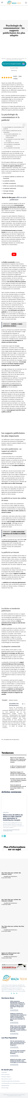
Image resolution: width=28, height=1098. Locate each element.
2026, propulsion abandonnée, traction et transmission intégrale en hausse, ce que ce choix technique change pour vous (17, 1005)
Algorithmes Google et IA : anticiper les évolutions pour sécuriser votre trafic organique (18, 773)
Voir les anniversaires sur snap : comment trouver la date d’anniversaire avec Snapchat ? (17, 1043)
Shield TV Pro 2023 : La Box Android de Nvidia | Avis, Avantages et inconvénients (18, 1061)
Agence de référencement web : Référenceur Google (10, 953)
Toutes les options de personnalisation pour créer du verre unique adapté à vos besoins (18, 787)
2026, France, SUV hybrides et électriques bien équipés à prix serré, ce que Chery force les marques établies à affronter (18, 1028)
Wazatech (4, 58)
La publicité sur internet (12, 142)
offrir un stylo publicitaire (18, 198)
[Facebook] (23, 704)
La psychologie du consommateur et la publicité (13, 128)
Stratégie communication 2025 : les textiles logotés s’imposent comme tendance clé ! (18, 780)
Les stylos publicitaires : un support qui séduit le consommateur (13, 135)
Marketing (9, 58)
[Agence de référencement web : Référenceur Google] (14, 942)
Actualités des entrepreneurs (11, 739)
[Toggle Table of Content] (23, 125)
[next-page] (5, 836)
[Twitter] (25, 704)
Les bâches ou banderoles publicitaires (13, 145)
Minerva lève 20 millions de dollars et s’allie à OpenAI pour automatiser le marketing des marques (18, 760)
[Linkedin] (14, 993)
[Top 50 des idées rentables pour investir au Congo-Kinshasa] (5, 1053)
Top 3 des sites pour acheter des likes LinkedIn (12, 927)
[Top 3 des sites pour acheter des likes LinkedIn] (14, 915)
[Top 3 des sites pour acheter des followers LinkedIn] (14, 889)
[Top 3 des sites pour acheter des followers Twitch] (14, 862)
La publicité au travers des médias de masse (15, 140)
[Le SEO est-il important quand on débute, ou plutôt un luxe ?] (5, 766)
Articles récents (13, 700)
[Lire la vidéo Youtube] (14, 254)
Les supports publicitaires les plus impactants (12, 131)
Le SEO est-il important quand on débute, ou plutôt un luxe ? (18, 766)
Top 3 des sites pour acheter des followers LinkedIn (11, 900)
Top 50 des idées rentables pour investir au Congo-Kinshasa (17, 1052)
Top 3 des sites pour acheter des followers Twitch (11, 873)
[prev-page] (2, 836)
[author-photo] (2, 876)
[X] (16, 993)
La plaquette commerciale (13, 147)
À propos (4, 700)
